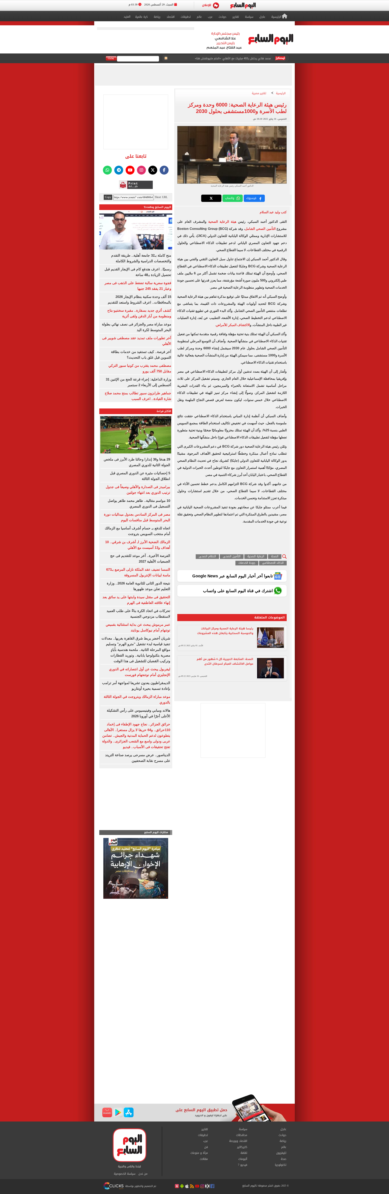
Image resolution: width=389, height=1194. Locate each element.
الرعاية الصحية (255, 556)
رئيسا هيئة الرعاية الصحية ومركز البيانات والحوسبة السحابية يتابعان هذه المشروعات (225, 631)
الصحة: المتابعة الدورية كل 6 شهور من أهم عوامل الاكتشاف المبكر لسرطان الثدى (225, 661)
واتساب (229, 198)
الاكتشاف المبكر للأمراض (233, 325)
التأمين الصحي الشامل (260, 228)
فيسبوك (251, 198)
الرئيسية (281, 93)
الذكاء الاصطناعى (273, 563)
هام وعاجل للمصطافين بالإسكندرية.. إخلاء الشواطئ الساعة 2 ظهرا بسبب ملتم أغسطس (220, 58)
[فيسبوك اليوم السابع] (164, 170)
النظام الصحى (207, 556)
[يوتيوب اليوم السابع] (130, 170)
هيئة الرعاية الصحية (222, 221)
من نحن (142, 1174)
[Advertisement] (194, 1061)
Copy (108, 197)
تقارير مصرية (259, 93)
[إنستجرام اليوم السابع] (141, 170)
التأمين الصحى (231, 556)
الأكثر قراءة (164, 411)
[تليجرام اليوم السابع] (118, 170)
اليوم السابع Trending (157, 207)
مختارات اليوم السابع (156, 832)
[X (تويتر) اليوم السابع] (152, 170)
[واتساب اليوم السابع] (107, 170)
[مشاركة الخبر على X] (211, 198)
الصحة (274, 556)
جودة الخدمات (246, 563)
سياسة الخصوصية (124, 1174)
